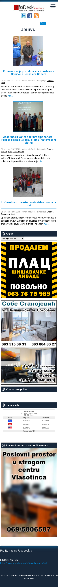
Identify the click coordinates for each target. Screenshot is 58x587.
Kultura (4, 151)
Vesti (3, 83)
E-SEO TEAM (29, 579)
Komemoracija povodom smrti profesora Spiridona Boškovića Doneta (28, 73)
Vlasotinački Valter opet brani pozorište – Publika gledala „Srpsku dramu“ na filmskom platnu (28, 139)
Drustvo (50, 81)
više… (10, 96)
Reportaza (5, 214)
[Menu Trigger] (53, 6)
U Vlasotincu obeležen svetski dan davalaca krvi (28, 204)
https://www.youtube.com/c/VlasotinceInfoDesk (23, 563)
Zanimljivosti (18, 151)
